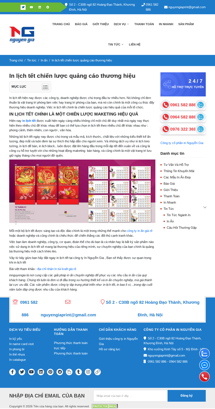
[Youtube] (31, 7)
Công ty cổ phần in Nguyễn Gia (181, 143)
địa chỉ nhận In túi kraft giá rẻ (56, 269)
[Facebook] (14, 7)
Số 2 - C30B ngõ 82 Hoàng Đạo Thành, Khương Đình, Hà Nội (102, 7)
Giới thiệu (101, 24)
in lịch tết (29, 120)
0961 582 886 (152, 7)
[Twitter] (23, 7)
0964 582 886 (183, 117)
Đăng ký (187, 395)
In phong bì (16, 349)
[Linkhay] (97, 372)
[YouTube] (31, 372)
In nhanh (166, 24)
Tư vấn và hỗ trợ (176, 164)
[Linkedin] (39, 7)
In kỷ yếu (15, 338)
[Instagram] (88, 372)
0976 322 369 (183, 129)
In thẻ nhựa (17, 354)
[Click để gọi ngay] (166, 105)
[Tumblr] (78, 372)
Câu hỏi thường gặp (182, 227)
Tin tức (114, 44)
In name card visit (21, 344)
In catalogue (17, 359)
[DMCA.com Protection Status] (105, 406)
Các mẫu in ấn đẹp (177, 177)
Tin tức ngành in (178, 215)
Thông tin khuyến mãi (179, 171)
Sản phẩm (186, 24)
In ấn (170, 221)
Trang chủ (61, 24)
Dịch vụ (120, 24)
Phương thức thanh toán (71, 353)
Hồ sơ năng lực (109, 349)
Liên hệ (134, 44)
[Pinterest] (47, 7)
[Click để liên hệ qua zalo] (200, 105)
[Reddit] (59, 372)
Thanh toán (144, 24)
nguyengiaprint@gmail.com (187, 7)
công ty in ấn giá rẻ (139, 230)
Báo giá (81, 24)
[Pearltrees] (69, 372)
